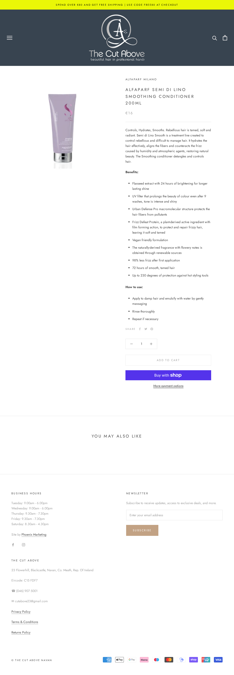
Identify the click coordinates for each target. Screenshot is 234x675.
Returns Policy (20, 632)
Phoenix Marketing (33, 534)
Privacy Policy (20, 611)
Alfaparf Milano (141, 79)
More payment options (168, 385)
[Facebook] (139, 329)
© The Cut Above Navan (31, 660)
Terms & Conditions (24, 622)
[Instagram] (23, 544)
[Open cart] (225, 37)
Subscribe (142, 530)
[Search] (214, 37)
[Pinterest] (151, 329)
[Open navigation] (9, 38)
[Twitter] (145, 329)
